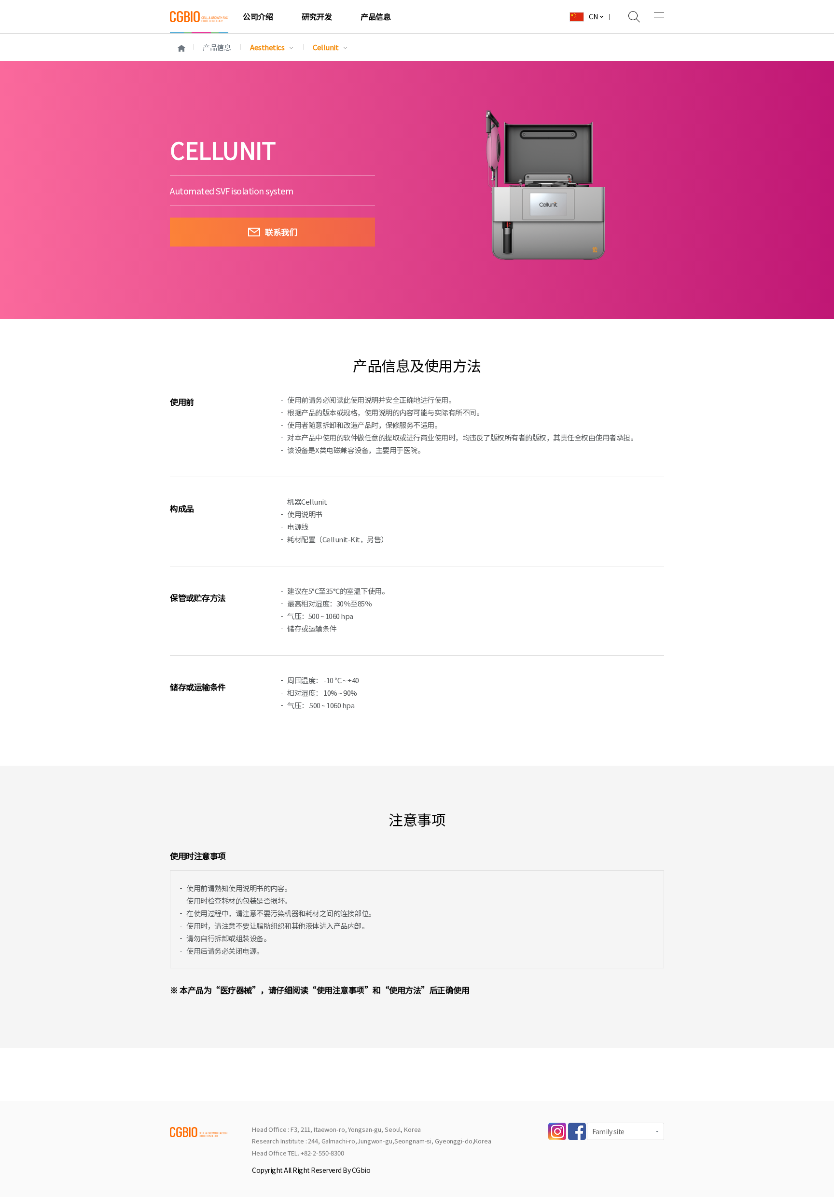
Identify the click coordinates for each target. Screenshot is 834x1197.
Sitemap (652, 16)
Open (628, 16)
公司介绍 (258, 16)
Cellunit (325, 47)
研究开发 (317, 16)
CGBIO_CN (199, 16)
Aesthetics (267, 47)
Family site (608, 1131)
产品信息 (375, 16)
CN (593, 16)
